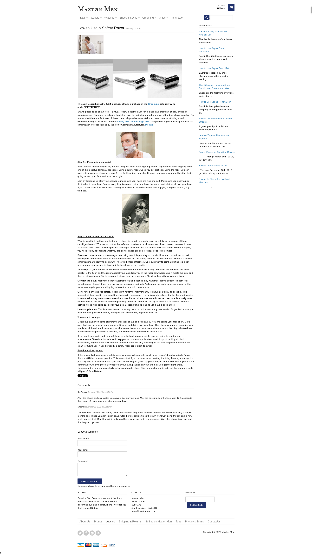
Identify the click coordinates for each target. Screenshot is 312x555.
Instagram (92, 533)
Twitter (80, 533)
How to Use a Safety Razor (213, 165)
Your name (83, 438)
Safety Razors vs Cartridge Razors (216, 152)
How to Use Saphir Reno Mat (214, 68)
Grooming (153, 104)
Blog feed (98, 533)
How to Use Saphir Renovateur (215, 101)
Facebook (86, 533)
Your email (83, 450)
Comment (83, 461)
